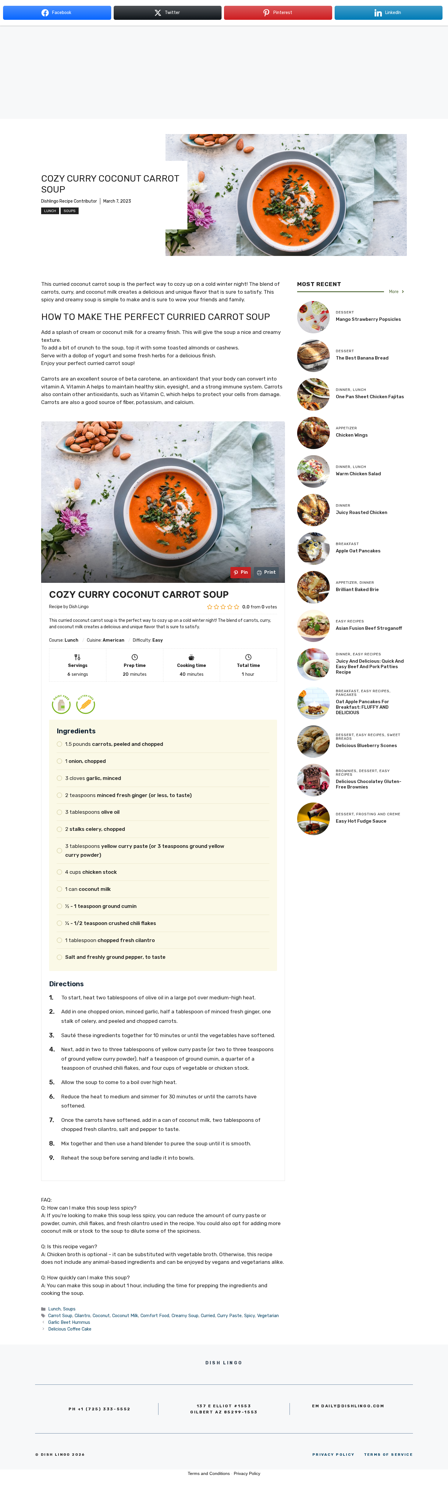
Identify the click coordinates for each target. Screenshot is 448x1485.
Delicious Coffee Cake (69, 1329)
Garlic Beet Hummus (69, 1322)
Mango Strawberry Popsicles (368, 319)
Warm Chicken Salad (358, 474)
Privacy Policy (247, 1473)
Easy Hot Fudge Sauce (361, 821)
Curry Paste (229, 1315)
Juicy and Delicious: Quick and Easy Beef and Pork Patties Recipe (370, 666)
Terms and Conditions (209, 1473)
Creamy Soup (185, 1315)
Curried (208, 1315)
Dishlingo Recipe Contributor (69, 201)
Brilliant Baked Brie (357, 589)
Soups (70, 211)
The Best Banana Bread (362, 358)
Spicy (249, 1315)
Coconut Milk (125, 1315)
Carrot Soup (60, 1315)
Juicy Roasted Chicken (361, 512)
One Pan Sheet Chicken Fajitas (370, 396)
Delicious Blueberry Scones (366, 745)
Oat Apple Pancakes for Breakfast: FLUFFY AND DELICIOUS (362, 707)
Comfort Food (154, 1315)
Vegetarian (268, 1315)
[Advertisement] (224, 76)
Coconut (101, 1315)
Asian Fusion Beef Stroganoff (369, 628)
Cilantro (82, 1315)
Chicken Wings (352, 435)
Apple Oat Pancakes (358, 551)
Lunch (50, 211)
